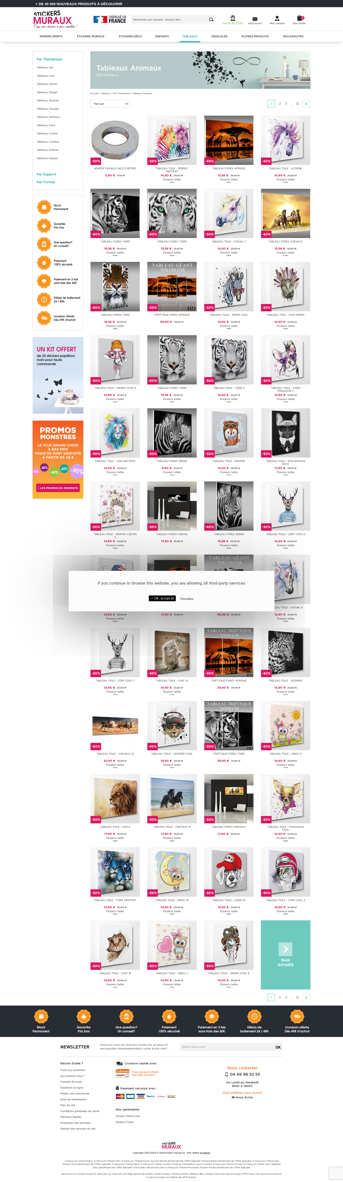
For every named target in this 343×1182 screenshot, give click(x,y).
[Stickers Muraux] (59, 19)
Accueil (94, 93)
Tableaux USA (45, 75)
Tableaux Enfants (48, 149)
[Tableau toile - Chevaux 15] (172, 798)
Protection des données (75, 1122)
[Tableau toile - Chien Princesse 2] (285, 359)
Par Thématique (121, 93)
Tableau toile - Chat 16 (115, 973)
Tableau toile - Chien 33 (228, 900)
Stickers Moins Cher (128, 1116)
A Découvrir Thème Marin (78, 1161)
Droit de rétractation (73, 1099)
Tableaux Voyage (48, 108)
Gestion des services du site (77, 1128)
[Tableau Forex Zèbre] (172, 432)
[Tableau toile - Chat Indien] (285, 286)
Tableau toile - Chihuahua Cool (285, 828)
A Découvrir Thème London (156, 1164)
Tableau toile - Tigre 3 (229, 387)
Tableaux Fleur (46, 125)
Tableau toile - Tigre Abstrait (115, 900)
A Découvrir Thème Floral (135, 1161)
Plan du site (67, 1105)
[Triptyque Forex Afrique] (172, 286)
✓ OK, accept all (162, 598)
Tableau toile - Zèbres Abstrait (172, 170)
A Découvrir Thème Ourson (227, 1164)
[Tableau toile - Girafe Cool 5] (115, 359)
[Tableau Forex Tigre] (115, 213)
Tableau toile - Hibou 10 (172, 900)
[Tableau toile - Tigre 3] (228, 359)
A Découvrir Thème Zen (257, 1164)
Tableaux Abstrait (48, 100)
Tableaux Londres (48, 141)
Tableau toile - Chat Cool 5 (285, 900)
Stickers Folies (125, 1122)
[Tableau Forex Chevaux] (285, 213)
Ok (278, 1047)
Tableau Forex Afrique (228, 168)
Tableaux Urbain (47, 83)
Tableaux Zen (45, 67)
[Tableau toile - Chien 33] (228, 871)
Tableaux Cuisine (47, 133)
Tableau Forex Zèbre (172, 461)
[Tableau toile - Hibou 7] (172, 944)
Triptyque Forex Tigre (229, 753)
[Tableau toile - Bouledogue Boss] (285, 432)
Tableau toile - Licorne (285, 168)
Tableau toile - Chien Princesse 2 (285, 389)
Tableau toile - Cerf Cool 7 (115, 680)
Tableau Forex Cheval (172, 534)
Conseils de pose (71, 1081)
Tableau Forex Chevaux (286, 241)
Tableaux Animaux (48, 116)
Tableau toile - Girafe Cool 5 (115, 387)
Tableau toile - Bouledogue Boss (285, 463)
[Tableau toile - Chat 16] (115, 944)
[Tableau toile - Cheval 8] (285, 579)
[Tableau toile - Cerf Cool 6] (285, 505)
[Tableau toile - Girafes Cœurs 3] (115, 505)
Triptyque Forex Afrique (172, 314)
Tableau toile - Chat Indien (285, 314)
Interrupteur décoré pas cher (148, 1167)
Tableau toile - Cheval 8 (286, 607)
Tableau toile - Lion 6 (115, 826)
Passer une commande (74, 1093)
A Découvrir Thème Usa (265, 1161)
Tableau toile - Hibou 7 (172, 973)
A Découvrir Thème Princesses (182, 1167)
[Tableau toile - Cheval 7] (228, 213)
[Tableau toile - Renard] (228, 432)
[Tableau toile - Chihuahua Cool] (285, 798)
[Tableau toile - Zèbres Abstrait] (172, 139)
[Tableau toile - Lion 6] (115, 798)
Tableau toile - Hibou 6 (286, 753)
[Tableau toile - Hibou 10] (172, 871)
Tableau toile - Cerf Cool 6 (285, 534)
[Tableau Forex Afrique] (228, 139)
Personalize (187, 598)
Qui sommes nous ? (72, 1076)
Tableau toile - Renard (229, 461)
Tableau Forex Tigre (115, 241)
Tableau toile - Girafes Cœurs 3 (115, 536)
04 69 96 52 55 (244, 1074)
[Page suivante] (306, 104)
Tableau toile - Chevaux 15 (171, 826)
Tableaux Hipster (47, 158)
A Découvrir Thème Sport (125, 1164)
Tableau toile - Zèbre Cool (229, 314)
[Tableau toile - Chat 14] (172, 652)
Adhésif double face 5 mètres (115, 168)
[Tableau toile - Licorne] (285, 139)
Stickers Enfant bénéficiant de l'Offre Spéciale (226, 1161)
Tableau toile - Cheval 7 (229, 241)
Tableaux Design (47, 92)
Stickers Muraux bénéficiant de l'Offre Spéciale (225, 1167)
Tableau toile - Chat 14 (172, 680)
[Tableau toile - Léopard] (285, 652)
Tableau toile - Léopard (285, 680)
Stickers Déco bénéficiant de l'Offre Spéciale (86, 1164)
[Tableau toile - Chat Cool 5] (285, 871)
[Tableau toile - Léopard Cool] (172, 725)
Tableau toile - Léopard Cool (172, 753)
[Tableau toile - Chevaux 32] (115, 725)
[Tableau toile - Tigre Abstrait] (115, 871)
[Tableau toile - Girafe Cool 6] (228, 944)
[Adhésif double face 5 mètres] (115, 139)
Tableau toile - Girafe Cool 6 (229, 973)
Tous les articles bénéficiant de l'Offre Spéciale (175, 1161)
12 (297, 103)
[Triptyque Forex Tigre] (228, 725)
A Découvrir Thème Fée (107, 1161)
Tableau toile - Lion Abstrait (115, 461)
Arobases (205, 1152)
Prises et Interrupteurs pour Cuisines (191, 1164)
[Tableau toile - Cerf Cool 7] (115, 652)
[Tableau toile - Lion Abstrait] (115, 432)
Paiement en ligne (71, 1087)
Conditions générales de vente (79, 1111)
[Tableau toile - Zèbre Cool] (228, 286)
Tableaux (106, 93)
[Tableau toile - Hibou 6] (285, 725)
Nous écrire (244, 1097)
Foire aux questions (72, 1070)
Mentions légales (70, 1116)
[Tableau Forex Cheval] (172, 505)
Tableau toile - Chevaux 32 (115, 753)
